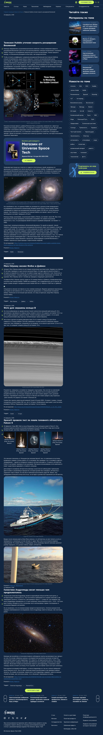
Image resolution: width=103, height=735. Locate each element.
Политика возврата (70, 718)
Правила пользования (90, 720)
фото (84, 156)
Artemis (73, 86)
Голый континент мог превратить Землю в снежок (59, 699)
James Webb (74, 90)
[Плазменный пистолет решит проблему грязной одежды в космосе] (75, 70)
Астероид (80, 98)
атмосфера (86, 140)
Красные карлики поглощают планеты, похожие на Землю (80, 699)
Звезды (81, 107)
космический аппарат (77, 148)
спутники (73, 152)
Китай (82, 111)
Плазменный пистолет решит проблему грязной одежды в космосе (89, 70)
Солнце (73, 127)
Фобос (31, 301)
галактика (81, 144)
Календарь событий (70, 728)
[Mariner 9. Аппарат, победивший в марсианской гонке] (75, 41)
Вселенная (20, 251)
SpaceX (85, 94)
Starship (94, 94)
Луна (88, 115)
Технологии (34, 6)
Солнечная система (89, 123)
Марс (72, 119)
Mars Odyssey (13, 301)
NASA (84, 90)
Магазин (96, 6)
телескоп (83, 152)
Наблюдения (47, 6)
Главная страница (8, 12)
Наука (25, 6)
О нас (53, 715)
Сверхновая (74, 123)
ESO (87, 86)
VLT (71, 98)
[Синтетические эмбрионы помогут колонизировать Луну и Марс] (75, 56)
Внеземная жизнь (76, 103)
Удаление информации (71, 722)
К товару (28, 160)
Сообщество (86, 2)
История (73, 111)
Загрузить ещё (33, 690)
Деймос (23, 301)
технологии (74, 156)
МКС (95, 115)
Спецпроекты (70, 6)
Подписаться (88, 172)
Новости (6, 6)
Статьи (16, 6)
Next (97, 698)
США (92, 119)
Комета (90, 111)
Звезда (72, 107)
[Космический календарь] (76, 2)
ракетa (91, 148)
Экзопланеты (75, 136)
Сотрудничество (84, 6)
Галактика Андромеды (16, 685)
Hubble (11, 251)
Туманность (83, 127)
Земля (90, 107)
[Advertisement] (33, 30)
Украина (58, 6)
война (72, 144)
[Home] (7, 2)
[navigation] (96, 2)
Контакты (54, 725)
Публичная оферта (69, 725)
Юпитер (86, 136)
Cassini (12, 413)
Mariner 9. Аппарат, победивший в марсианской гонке (89, 40)
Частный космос (75, 132)
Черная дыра (89, 132)
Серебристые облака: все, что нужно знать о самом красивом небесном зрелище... (90, 27)
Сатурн (20, 413)
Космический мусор (76, 115)
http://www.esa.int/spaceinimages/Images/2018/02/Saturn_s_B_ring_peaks (37, 407)
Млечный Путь (29, 685)
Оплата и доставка (70, 715)
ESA (80, 86)
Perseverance (74, 94)
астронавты (74, 140)
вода (95, 140)
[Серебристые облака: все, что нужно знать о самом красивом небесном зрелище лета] (75, 27)
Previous (5, 698)
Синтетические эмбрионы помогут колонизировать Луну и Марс (90, 56)
